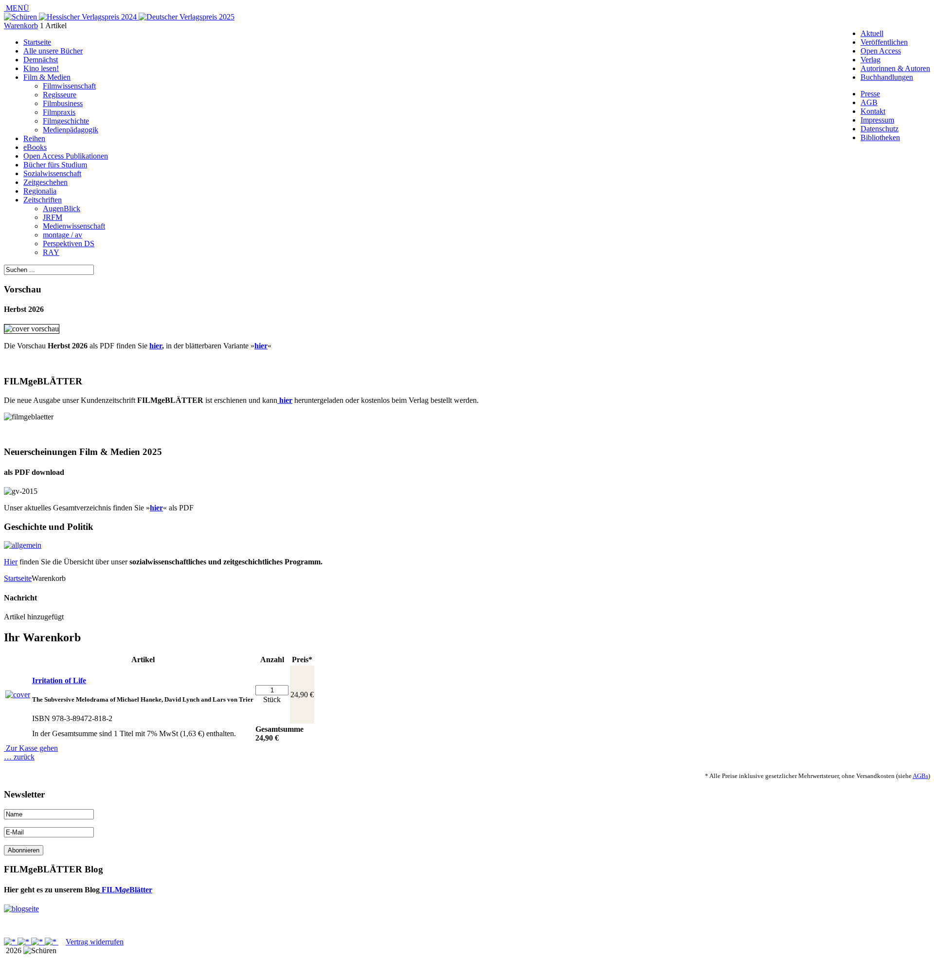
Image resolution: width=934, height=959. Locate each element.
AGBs (920, 775)
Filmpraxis (59, 112)
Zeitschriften (42, 200)
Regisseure (59, 94)
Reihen (34, 138)
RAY (51, 252)
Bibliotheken (880, 137)
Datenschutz (879, 129)
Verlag (870, 59)
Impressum (877, 120)
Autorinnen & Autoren (895, 68)
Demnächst (40, 59)
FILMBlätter (126, 890)
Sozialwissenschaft (52, 173)
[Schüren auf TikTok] (38, 942)
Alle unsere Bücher (53, 51)
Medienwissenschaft (74, 226)
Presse (870, 94)
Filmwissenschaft (69, 86)
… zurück (19, 757)
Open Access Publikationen (65, 156)
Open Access (881, 51)
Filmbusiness (63, 103)
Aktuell (872, 33)
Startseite (37, 42)
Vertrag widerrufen (95, 942)
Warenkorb (21, 25)
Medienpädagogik (70, 130)
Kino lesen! (41, 68)
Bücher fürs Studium (55, 165)
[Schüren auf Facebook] (11, 942)
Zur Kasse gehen (31, 748)
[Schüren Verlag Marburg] (21, 17)
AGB (869, 102)
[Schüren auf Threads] (24, 942)
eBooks (35, 147)
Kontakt (873, 111)
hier (155, 346)
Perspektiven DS (68, 243)
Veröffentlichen (884, 42)
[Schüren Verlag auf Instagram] (51, 942)
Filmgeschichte (66, 121)
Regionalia (39, 191)
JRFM (52, 217)
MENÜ (16, 8)
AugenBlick (61, 208)
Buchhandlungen (887, 77)
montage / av (62, 235)
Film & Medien (47, 77)
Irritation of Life (59, 680)
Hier (11, 562)
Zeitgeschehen (45, 182)
